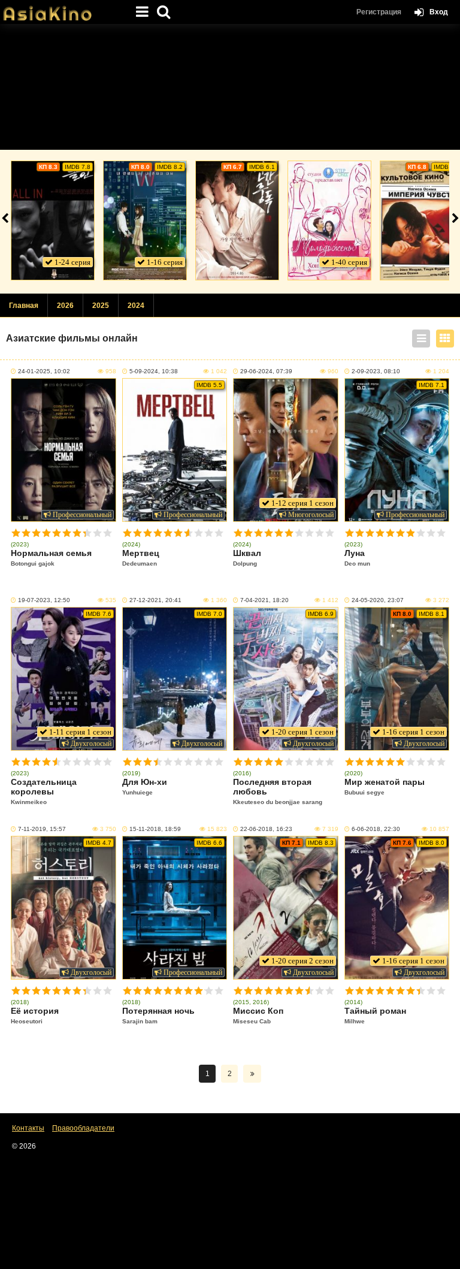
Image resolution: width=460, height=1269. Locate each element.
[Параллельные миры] (145, 220)
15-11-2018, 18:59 (155, 829)
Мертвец (140, 557)
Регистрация (378, 12)
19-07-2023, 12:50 (44, 600)
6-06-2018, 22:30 (376, 829)
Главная (23, 305)
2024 (136, 305)
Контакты (28, 1128)
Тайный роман (375, 1015)
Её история (35, 1015)
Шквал (247, 557)
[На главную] (60, 9)
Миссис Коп (258, 1015)
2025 (100, 305)
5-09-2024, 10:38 (153, 371)
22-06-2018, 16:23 (266, 829)
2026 (65, 305)
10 (107, 533)
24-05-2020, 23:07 (378, 600)
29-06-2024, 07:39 (266, 371)
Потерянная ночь (158, 1015)
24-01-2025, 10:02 (44, 371)
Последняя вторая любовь (277, 791)
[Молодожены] (329, 220)
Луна (357, 557)
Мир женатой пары (384, 786)
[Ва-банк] (53, 220)
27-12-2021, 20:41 (155, 600)
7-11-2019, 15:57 (42, 829)
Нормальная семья (51, 557)
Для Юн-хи (144, 786)
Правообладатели (83, 1128)
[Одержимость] (237, 220)
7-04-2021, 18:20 (264, 600)
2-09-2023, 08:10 (376, 371)
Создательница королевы (44, 791)
